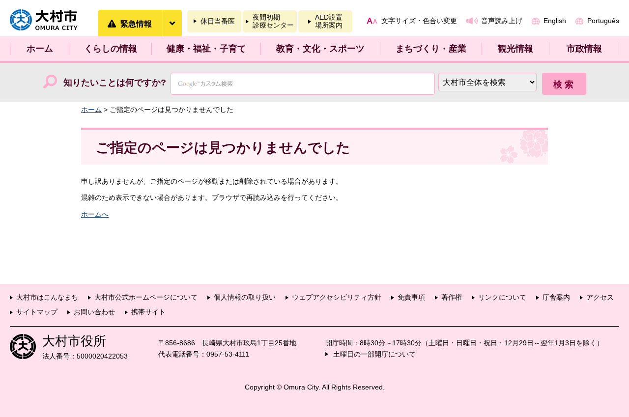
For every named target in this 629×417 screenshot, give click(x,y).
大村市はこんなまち (47, 297)
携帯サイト (148, 312)
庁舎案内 (556, 297)
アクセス (600, 297)
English (554, 21)
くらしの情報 (110, 49)
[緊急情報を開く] (172, 23)
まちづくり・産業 (431, 49)
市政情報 (584, 49)
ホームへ (95, 214)
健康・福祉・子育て (206, 49)
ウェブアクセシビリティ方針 (336, 297)
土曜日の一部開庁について (374, 354)
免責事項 (411, 297)
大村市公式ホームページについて (146, 297)
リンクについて (502, 297)
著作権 (451, 297)
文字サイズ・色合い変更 (419, 21)
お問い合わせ (94, 312)
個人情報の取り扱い (245, 297)
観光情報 (515, 49)
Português (603, 21)
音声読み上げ (501, 21)
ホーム (40, 49)
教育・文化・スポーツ (320, 49)
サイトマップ (36, 312)
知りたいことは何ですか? (114, 82)
